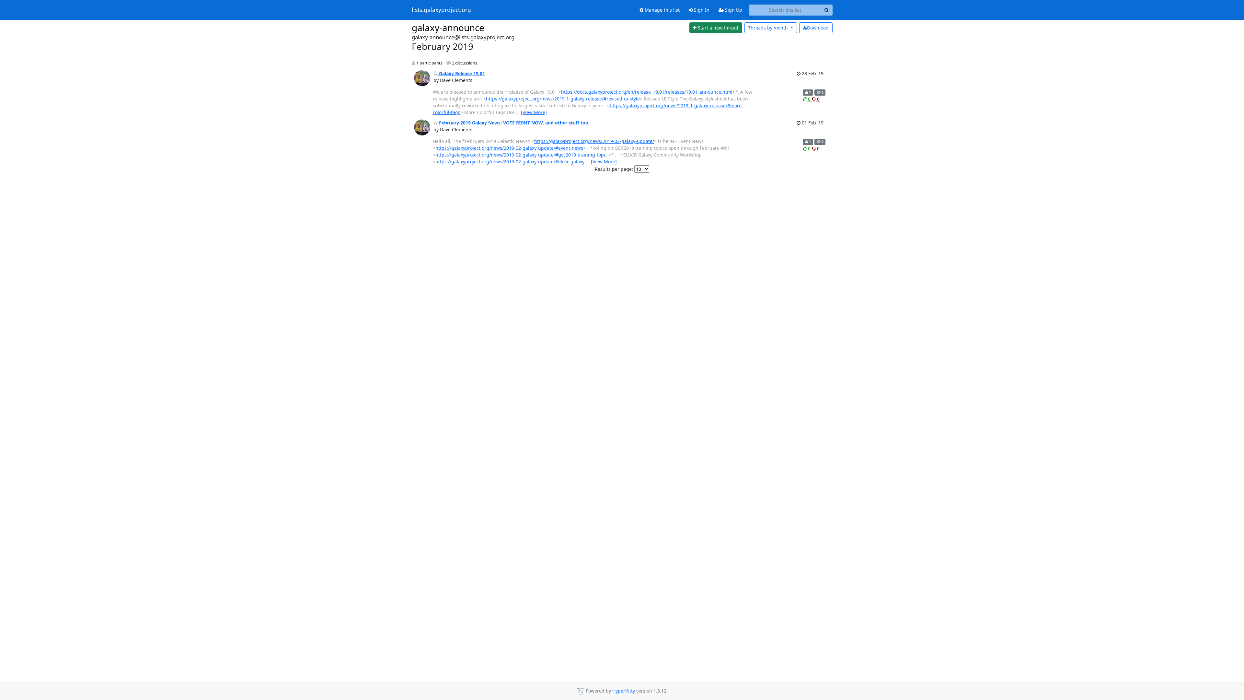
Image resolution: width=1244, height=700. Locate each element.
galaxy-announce (448, 27)
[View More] (534, 112)
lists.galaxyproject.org (441, 10)
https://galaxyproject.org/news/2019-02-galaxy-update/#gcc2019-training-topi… (522, 155)
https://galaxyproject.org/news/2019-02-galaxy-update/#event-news (509, 148)
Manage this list (661, 10)
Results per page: (614, 169)
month (768, 28)
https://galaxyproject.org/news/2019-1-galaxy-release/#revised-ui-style (563, 99)
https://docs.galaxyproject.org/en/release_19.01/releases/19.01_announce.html (646, 92)
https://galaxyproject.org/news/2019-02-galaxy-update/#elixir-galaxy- (510, 161)
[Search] (827, 10)
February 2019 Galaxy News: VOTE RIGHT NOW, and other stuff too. (514, 123)
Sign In (701, 10)
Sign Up (733, 10)
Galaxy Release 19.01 (461, 73)
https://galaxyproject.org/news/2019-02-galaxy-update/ (594, 141)
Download (818, 28)
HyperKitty (623, 691)
